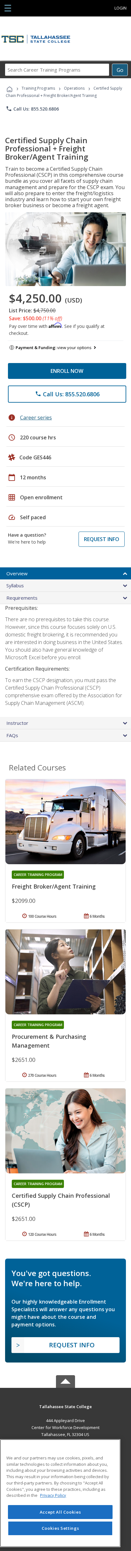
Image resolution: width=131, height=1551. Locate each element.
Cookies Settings (60, 1528)
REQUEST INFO (101, 539)
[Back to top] (65, 1406)
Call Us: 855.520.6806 (32, 108)
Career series (36, 417)
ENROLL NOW (67, 370)
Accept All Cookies (60, 1512)
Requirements (22, 598)
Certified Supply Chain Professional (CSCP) (61, 1200)
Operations (74, 88)
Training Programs (38, 88)
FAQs (12, 735)
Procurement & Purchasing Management (49, 1041)
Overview (17, 573)
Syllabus (15, 585)
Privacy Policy (53, 1495)
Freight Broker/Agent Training (54, 886)
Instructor (17, 723)
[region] (60, 1493)
